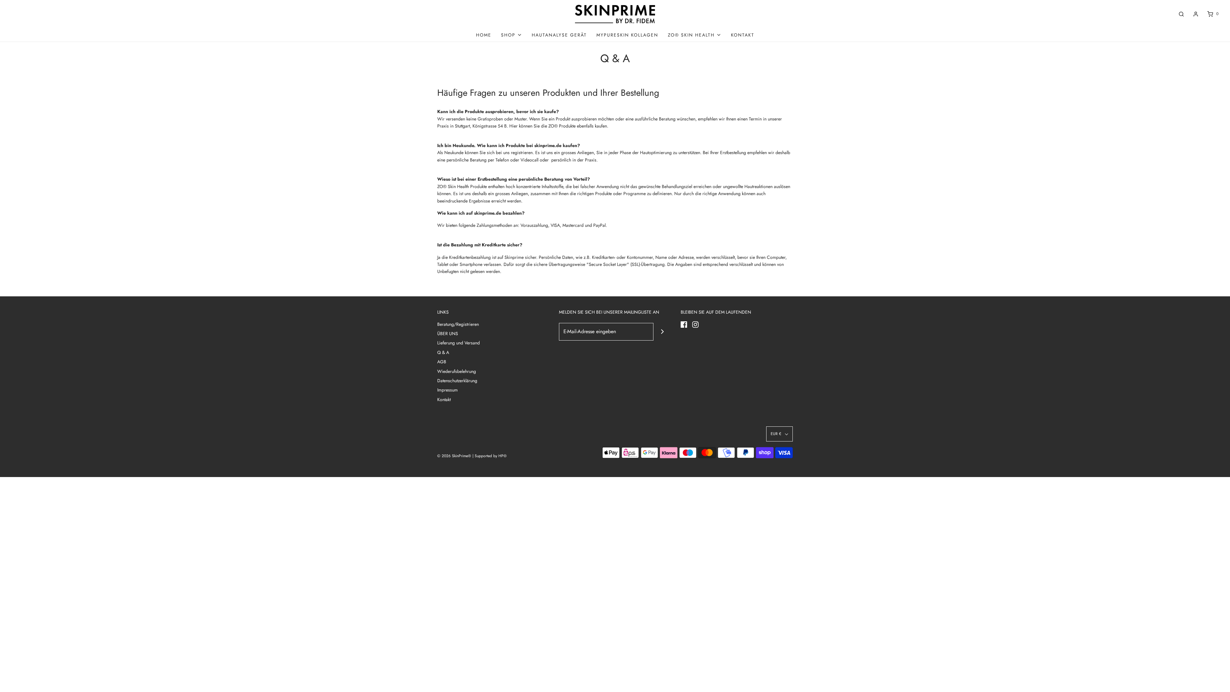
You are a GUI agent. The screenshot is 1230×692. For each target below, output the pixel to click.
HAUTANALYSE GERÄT (559, 35)
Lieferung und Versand (458, 343)
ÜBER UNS (447, 333)
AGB (441, 361)
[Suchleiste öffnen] (1181, 14)
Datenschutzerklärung (457, 380)
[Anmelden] (1196, 14)
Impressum (447, 390)
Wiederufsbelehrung (456, 371)
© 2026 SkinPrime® (454, 456)
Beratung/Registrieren (458, 324)
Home (483, 35)
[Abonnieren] (662, 332)
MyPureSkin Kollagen (627, 35)
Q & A (443, 352)
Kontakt (742, 35)
